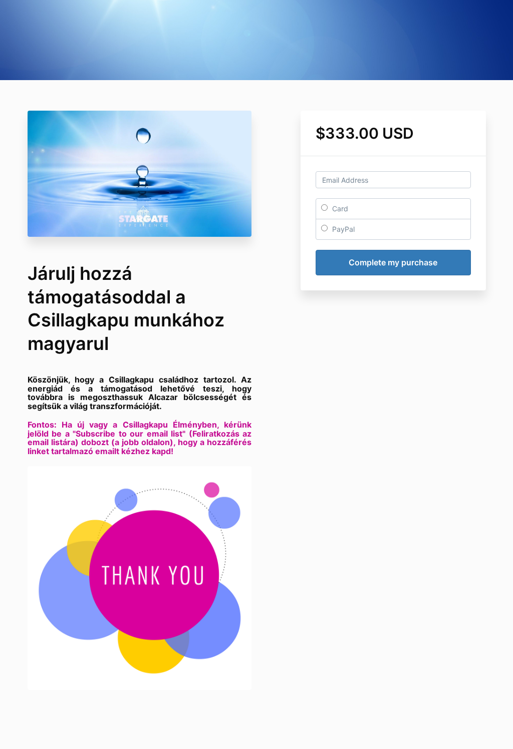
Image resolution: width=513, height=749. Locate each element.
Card (339, 208)
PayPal (342, 229)
